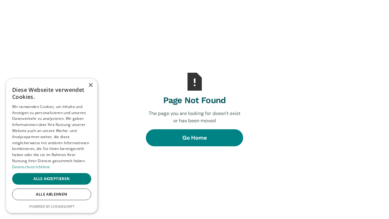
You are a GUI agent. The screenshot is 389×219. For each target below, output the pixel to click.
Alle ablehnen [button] (51, 194)
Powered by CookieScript (51, 206)
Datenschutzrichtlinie (31, 166)
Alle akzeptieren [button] (51, 178)
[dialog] (51, 146)
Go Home (194, 137)
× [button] (90, 85)
